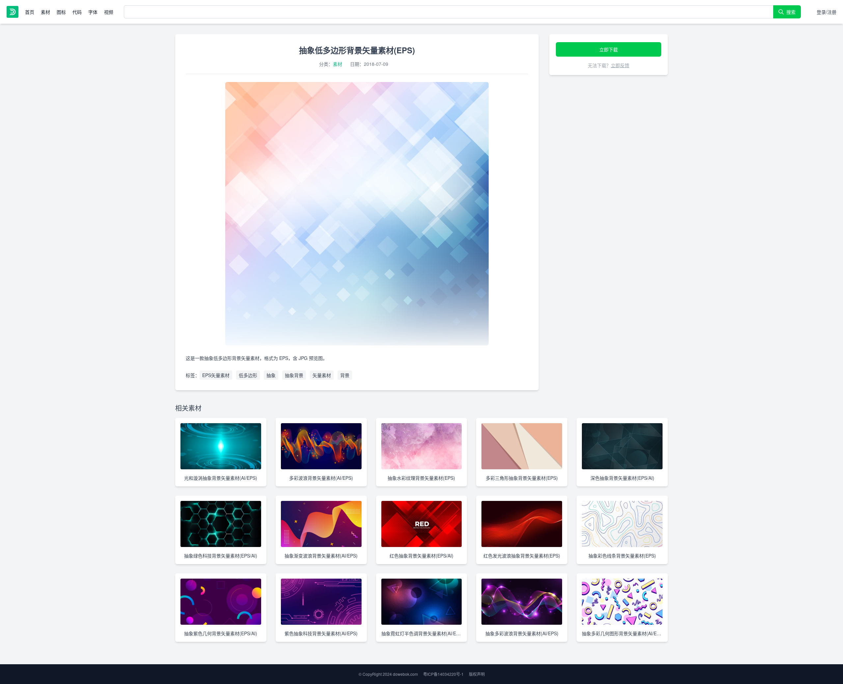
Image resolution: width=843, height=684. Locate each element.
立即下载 (608, 49)
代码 (77, 12)
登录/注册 (826, 12)
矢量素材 (322, 375)
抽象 (271, 375)
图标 (61, 12)
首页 (29, 12)
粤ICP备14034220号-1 (443, 674)
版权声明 (477, 674)
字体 (92, 12)
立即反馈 (620, 65)
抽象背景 (294, 375)
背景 (344, 375)
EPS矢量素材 (216, 375)
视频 (108, 12)
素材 (45, 12)
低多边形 (248, 375)
